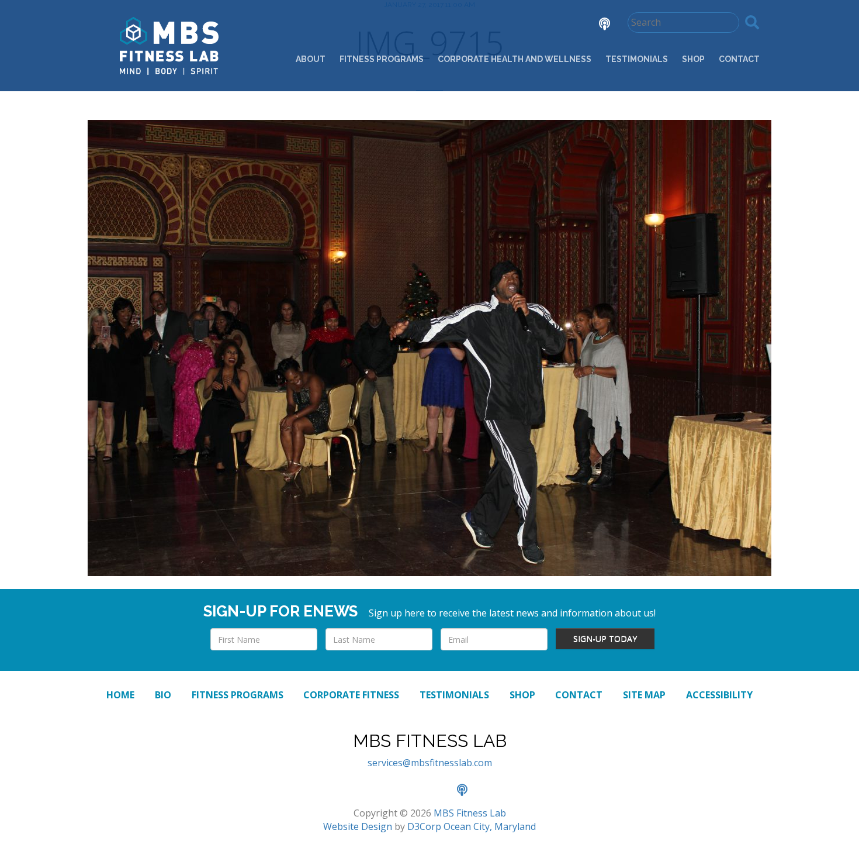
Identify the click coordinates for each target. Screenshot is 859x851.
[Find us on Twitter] (531, 25)
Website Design (357, 826)
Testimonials (636, 59)
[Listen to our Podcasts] (595, 25)
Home (120, 694)
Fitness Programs (382, 59)
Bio (163, 694)
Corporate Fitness (351, 694)
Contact (739, 59)
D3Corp (424, 826)
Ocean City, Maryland (490, 826)
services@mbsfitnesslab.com (430, 762)
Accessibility (719, 694)
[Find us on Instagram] (564, 25)
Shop (693, 59)
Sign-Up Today (605, 638)
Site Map (644, 694)
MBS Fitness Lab (470, 813)
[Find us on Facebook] (498, 25)
